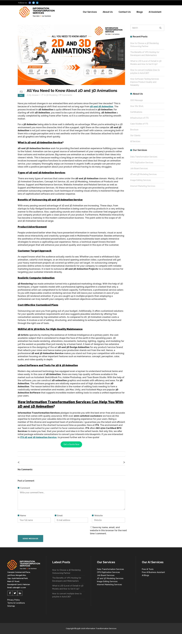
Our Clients (135, 135)
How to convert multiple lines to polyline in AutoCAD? (67, 595)
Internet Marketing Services (142, 186)
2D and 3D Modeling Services (143, 174)
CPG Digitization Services (141, 163)
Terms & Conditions (16, 603)
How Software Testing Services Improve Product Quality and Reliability (144, 82)
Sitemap (11, 606)
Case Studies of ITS (139, 124)
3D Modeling (52, 95)
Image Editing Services (140, 180)
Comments (67, 95)
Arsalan (35, 95)
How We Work (136, 106)
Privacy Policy (13, 600)
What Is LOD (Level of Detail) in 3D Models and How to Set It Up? (67, 587)
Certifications (136, 112)
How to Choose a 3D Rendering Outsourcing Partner (66, 571)
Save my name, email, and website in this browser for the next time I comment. (108, 530)
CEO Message (136, 100)
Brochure (134, 130)
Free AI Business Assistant (153, 572)
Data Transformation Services (143, 157)
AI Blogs (145, 575)
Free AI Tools (147, 569)
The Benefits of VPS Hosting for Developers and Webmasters (66, 579)
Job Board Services (139, 168)
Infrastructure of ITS (139, 118)
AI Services (135, 141)
